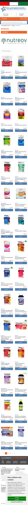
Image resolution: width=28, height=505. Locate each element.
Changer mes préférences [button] (17, 501)
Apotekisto (3, 503)
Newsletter (4, 480)
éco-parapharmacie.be (5, 25)
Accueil (4, 18)
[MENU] (25, 19)
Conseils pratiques (19, 471)
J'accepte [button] (17, 497)
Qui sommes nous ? (5, 475)
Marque (13, 25)
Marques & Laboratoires (20, 473)
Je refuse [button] (17, 499)
